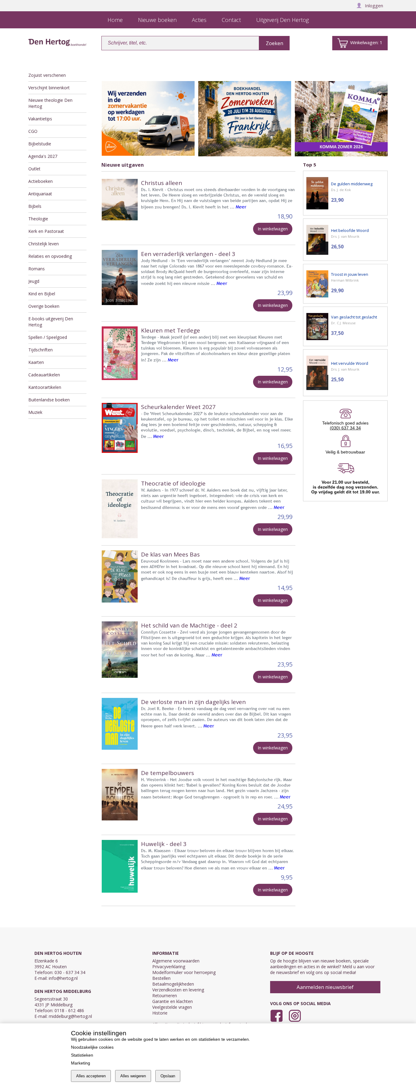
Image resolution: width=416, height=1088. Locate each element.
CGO (32, 131)
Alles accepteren (91, 1076)
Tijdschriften (40, 350)
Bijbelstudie (39, 144)
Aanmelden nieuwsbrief (325, 986)
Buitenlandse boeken (49, 400)
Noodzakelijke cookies (92, 1047)
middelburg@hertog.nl (70, 1016)
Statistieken (82, 1055)
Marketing (80, 1063)
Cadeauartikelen (44, 375)
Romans (36, 269)
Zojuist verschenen (47, 75)
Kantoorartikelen (44, 387)
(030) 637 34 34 (345, 427)
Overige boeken (43, 306)
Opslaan (167, 1076)
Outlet (34, 169)
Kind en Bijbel (41, 294)
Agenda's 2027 (42, 156)
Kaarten (36, 362)
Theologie (38, 219)
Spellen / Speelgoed (47, 337)
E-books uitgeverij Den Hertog (50, 322)
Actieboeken (40, 181)
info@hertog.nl (63, 978)
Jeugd (33, 281)
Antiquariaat (40, 194)
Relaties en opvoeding (50, 256)
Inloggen (374, 5)
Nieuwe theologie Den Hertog (50, 103)
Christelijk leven (43, 244)
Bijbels (34, 206)
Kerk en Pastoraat (46, 231)
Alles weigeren (133, 1076)
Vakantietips (40, 119)
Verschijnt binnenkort (49, 88)
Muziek (35, 412)
